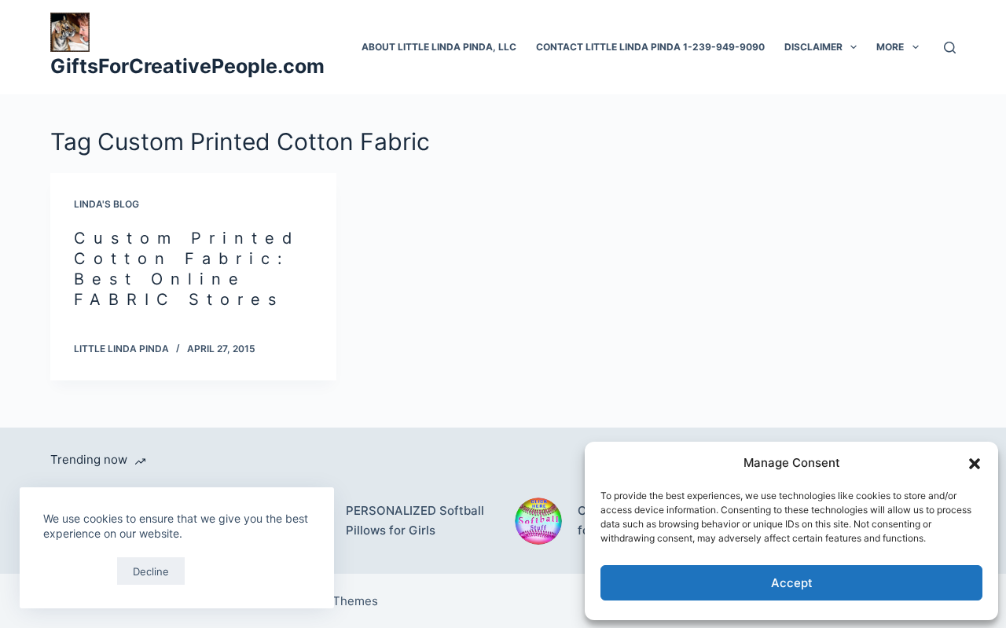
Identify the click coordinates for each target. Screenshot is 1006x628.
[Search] (950, 47)
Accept (792, 582)
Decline (151, 571)
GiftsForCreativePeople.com (187, 66)
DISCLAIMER (813, 47)
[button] (974, 464)
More (890, 47)
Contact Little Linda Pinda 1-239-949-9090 (650, 47)
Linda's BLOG (106, 204)
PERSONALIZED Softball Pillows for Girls (415, 520)
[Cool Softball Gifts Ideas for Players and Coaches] (538, 521)
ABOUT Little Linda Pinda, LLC (439, 47)
